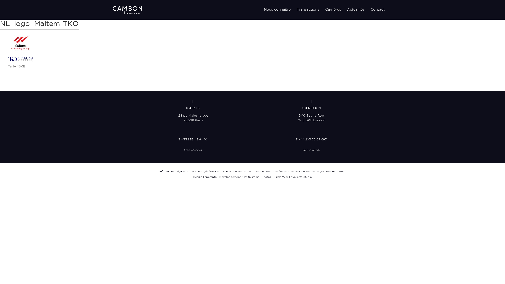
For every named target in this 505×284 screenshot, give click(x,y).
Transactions (308, 9)
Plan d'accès (193, 150)
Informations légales (172, 171)
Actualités (356, 9)
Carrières (333, 9)
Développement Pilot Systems (239, 177)
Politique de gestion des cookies (324, 171)
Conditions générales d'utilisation (210, 171)
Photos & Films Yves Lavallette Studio (287, 177)
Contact (378, 9)
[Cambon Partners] (127, 10)
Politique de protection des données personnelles (267, 171)
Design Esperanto (205, 177)
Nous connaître (277, 9)
